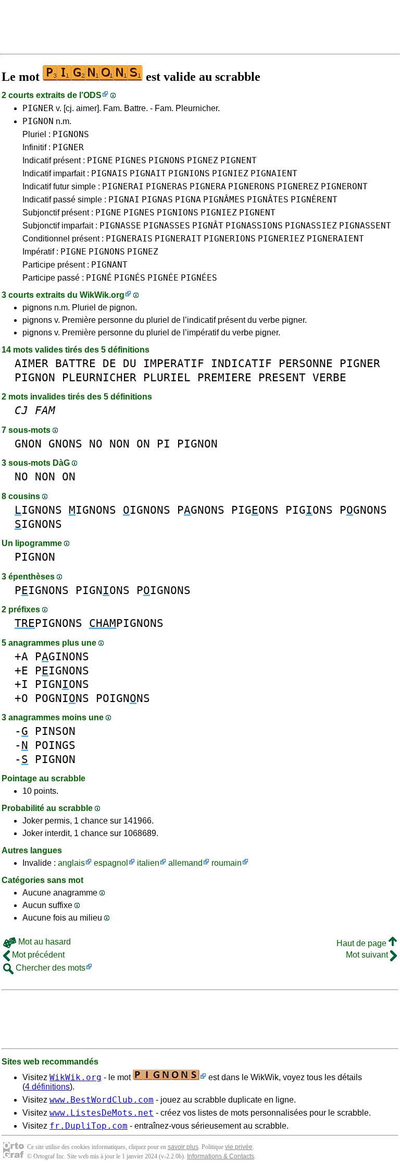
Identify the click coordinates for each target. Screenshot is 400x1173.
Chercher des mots (49, 967)
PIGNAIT (148, 173)
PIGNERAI (123, 186)
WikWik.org (102, 295)
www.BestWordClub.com (101, 1100)
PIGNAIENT (274, 173)
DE (109, 363)
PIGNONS (71, 134)
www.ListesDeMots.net (101, 1113)
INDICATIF (241, 363)
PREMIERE (224, 377)
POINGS (55, 745)
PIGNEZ (202, 160)
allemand (185, 862)
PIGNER (38, 108)
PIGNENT (238, 160)
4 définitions (47, 1086)
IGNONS (38, 509)
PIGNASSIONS (254, 226)
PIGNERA (208, 186)
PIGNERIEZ (281, 239)
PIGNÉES (199, 278)
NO (96, 443)
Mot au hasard (43, 941)
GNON (28, 443)
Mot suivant (368, 954)
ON (143, 443)
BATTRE (75, 363)
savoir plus (183, 1147)
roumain (226, 862)
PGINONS (62, 656)
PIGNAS (157, 199)
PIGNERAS (167, 186)
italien (148, 862)
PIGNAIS (109, 173)
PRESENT (282, 377)
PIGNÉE (163, 278)
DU (129, 363)
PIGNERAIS (129, 239)
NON (119, 443)
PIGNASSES (166, 226)
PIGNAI (124, 199)
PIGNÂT (207, 226)
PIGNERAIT (178, 239)
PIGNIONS (189, 173)
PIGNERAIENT (335, 239)
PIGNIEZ (230, 173)
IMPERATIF (173, 363)
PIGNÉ (99, 278)
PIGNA (188, 199)
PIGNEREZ (298, 186)
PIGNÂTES (268, 199)
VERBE (329, 377)
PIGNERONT (344, 186)
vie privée (239, 1147)
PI (163, 443)
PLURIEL (167, 377)
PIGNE (100, 160)
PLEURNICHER (99, 377)
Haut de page (362, 943)
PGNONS (200, 509)
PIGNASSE (120, 226)
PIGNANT (109, 265)
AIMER (31, 363)
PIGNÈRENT (314, 199)
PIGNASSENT (365, 226)
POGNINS (62, 698)
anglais (71, 862)
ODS (92, 95)
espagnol (111, 862)
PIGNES (130, 160)
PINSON (55, 730)
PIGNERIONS (230, 239)
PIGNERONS (251, 186)
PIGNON (38, 121)
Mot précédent (37, 954)
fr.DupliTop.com (88, 1126)
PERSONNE (306, 363)
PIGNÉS (129, 278)
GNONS (65, 443)
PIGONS (255, 509)
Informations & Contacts (220, 1156)
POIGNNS (123, 698)
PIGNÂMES (224, 199)
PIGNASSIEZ (311, 226)
